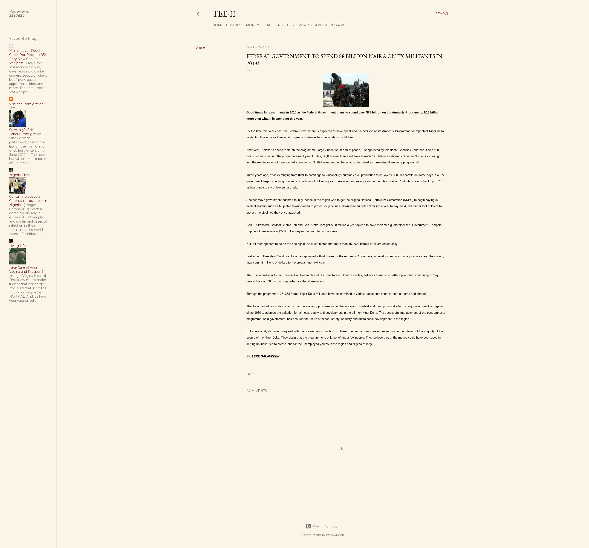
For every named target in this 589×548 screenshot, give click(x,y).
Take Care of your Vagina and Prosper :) (26, 269)
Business (234, 25)
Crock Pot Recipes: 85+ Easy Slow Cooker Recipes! (28, 59)
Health (268, 25)
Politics (286, 25)
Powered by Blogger (326, 526)
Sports (303, 25)
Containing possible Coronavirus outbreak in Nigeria (28, 200)
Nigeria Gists (19, 175)
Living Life (17, 246)
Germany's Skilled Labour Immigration (25, 132)
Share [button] (200, 47)
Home (217, 25)
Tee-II (224, 13)
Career (320, 25)
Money (252, 25)
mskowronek (335, 534)
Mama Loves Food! (24, 51)
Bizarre (337, 25)
